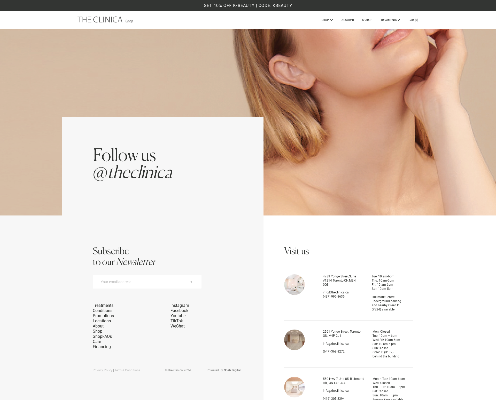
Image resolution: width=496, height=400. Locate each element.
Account (348, 20)
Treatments (389, 20)
